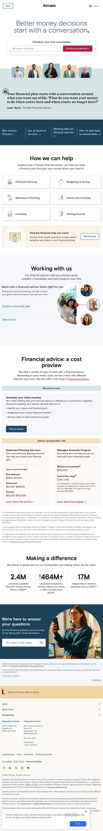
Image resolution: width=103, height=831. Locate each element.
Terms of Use (19, 761)
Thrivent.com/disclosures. (57, 787)
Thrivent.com (26, 804)
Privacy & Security (33, 761)
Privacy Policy (71, 815)
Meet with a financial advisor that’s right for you (26, 287)
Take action (9, 319)
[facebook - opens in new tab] (4, 768)
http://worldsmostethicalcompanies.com (28, 666)
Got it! (78, 824)
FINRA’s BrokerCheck (42, 804)
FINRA (27, 785)
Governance (28, 754)
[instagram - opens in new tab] (22, 768)
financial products (78, 378)
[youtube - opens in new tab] (28, 768)
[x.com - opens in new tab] (16, 768)
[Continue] (42, 643)
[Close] (86, 811)
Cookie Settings (8, 754)
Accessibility (7, 761)
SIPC (36, 785)
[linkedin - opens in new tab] (10, 768)
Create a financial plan (16, 306)
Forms (19, 754)
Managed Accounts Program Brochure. (25, 542)
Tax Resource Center (43, 754)
